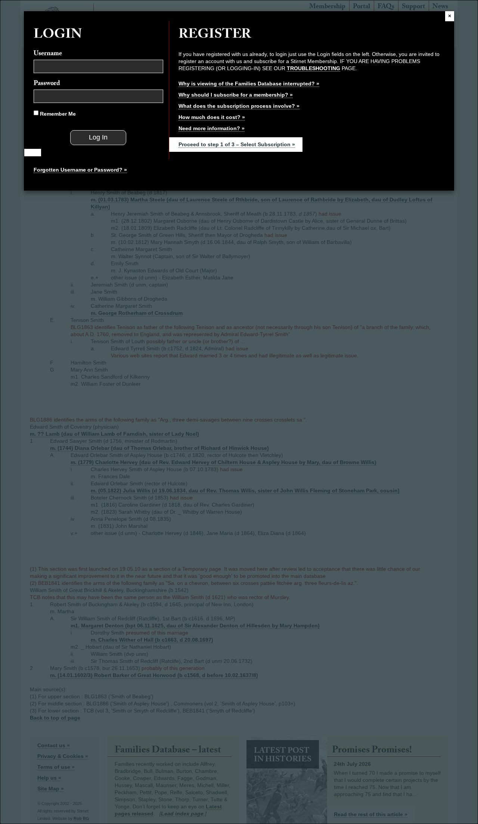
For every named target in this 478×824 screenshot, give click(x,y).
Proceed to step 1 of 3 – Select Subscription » (237, 144)
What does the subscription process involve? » (239, 106)
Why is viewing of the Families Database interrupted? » (249, 84)
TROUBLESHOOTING (313, 68)
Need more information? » (212, 128)
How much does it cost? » (212, 117)
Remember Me (57, 114)
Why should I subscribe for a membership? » (236, 95)
